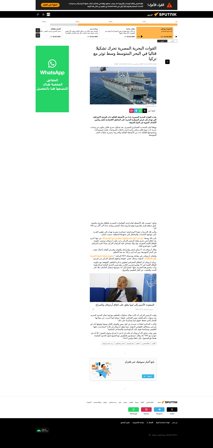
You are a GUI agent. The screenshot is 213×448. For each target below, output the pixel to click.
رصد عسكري (112, 402)
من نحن (174, 422)
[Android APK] (42, 430)
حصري (125, 402)
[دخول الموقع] (43, 14)
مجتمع (105, 402)
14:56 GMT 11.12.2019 (148, 64)
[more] (93, 309)
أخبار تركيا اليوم (120, 343)
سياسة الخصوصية (138, 422)
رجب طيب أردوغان (107, 343)
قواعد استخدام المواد (163, 422)
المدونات (89, 402)
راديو (120, 402)
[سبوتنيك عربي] (166, 17)
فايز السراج (130, 343)
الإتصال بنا (150, 422)
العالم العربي (145, 343)
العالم (137, 343)
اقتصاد (131, 402)
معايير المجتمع (125, 422)
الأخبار (153, 343)
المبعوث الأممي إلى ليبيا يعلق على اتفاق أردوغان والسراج (125, 304)
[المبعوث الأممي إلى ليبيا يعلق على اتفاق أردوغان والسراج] (123, 288)
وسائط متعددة (97, 402)
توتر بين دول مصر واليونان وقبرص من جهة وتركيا (123, 238)
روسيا (136, 402)
